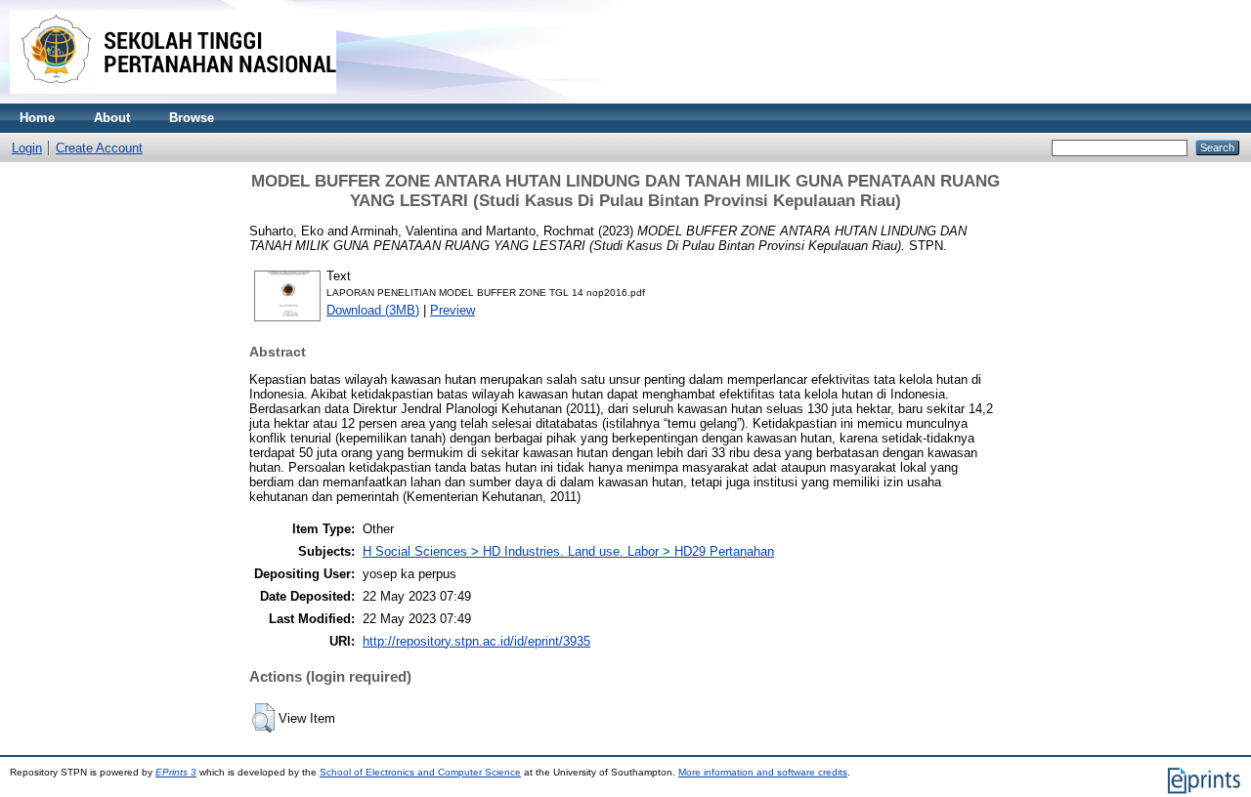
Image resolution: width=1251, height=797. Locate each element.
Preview (452, 310)
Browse (191, 117)
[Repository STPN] (173, 99)
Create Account (99, 148)
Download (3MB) (372, 310)
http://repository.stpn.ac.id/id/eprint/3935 (476, 641)
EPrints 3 (175, 772)
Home (37, 117)
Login (27, 148)
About (112, 117)
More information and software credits (762, 772)
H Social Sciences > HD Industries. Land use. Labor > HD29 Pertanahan (568, 551)
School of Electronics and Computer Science (420, 772)
